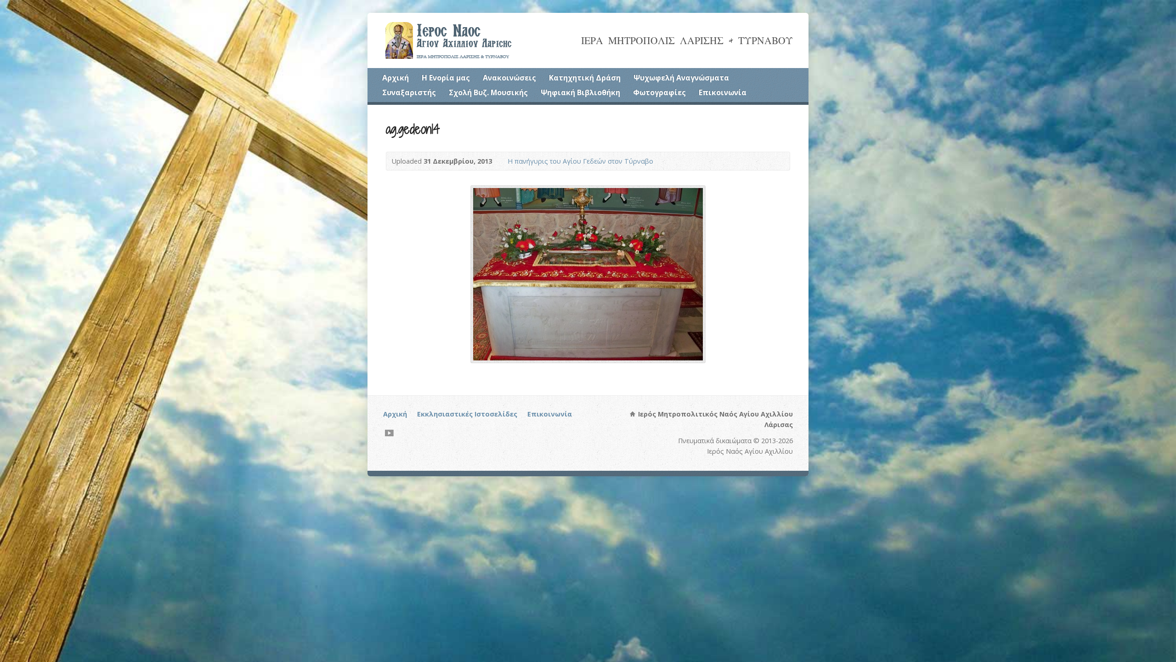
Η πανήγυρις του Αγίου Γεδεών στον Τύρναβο (580, 161)
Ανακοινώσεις (509, 78)
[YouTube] (389, 432)
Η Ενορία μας (446, 78)
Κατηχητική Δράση (585, 78)
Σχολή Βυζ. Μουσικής (488, 92)
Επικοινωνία (722, 92)
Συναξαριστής (409, 92)
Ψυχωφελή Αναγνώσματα (681, 78)
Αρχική (395, 78)
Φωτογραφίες (659, 92)
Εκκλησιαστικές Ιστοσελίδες (467, 414)
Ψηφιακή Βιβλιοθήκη (580, 92)
